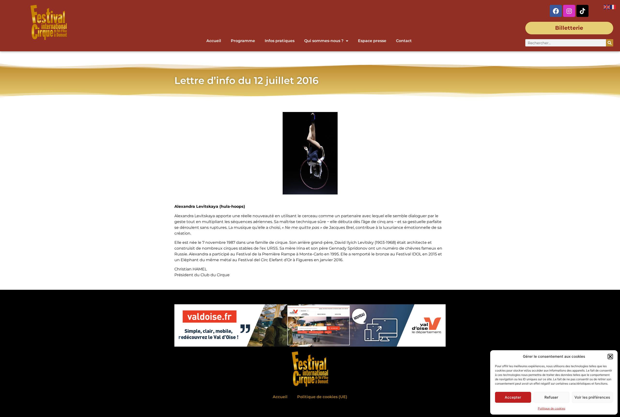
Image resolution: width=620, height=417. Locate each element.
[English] (607, 6)
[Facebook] (556, 11)
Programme (243, 40)
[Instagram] (569, 11)
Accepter (513, 397)
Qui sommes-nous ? (323, 40)
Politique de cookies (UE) (322, 397)
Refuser (551, 397)
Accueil (213, 40)
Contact (404, 40)
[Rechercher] (609, 42)
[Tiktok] (582, 11)
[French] (613, 6)
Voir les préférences (592, 397)
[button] (610, 356)
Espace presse (372, 40)
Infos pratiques (279, 40)
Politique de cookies (551, 408)
